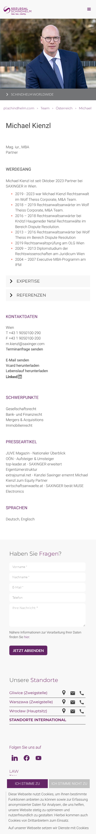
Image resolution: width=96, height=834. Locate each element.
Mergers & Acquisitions (24, 420)
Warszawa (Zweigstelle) (31, 702)
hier (26, 637)
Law (14, 771)
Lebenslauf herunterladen (27, 371)
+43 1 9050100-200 (25, 338)
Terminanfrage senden (24, 349)
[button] (89, 811)
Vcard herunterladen (22, 365)
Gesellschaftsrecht (21, 409)
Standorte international (37, 720)
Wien (10, 327)
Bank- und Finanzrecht (24, 414)
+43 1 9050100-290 (25, 333)
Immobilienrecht (19, 425)
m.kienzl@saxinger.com (25, 344)
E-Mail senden (17, 360)
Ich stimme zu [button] (27, 784)
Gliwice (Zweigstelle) (28, 693)
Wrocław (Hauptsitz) (28, 711)
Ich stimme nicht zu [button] (69, 784)
